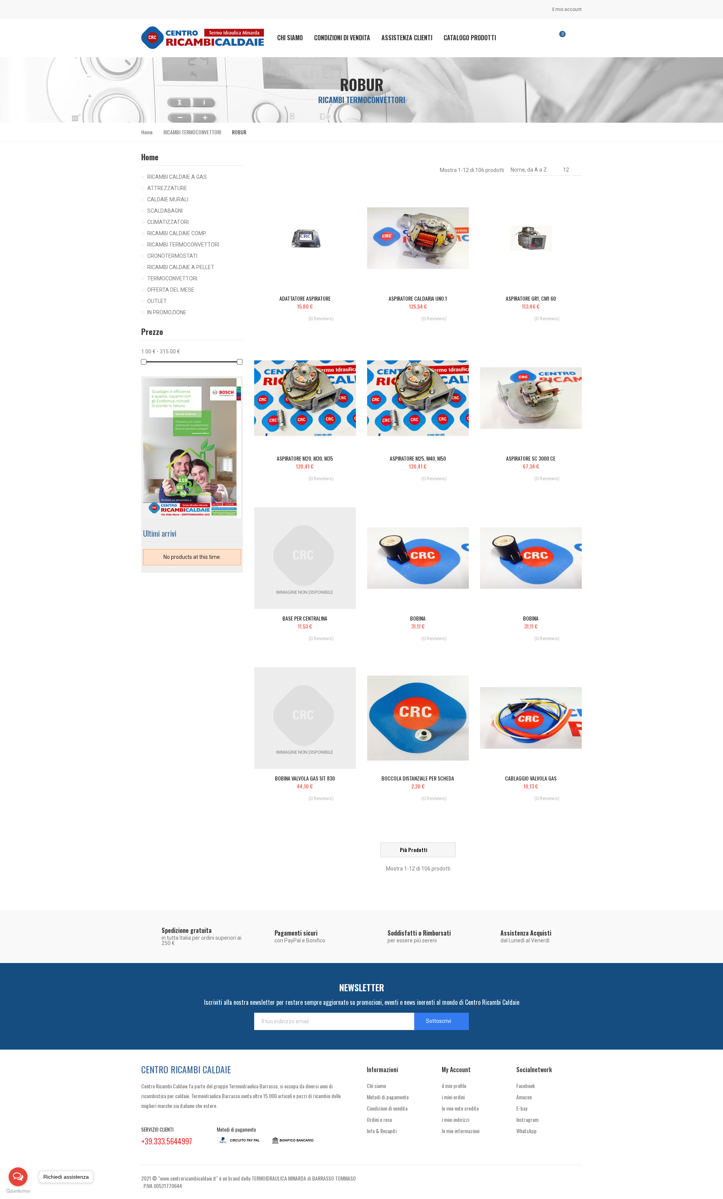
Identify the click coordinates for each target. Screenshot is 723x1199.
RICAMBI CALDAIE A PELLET (180, 267)
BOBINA (418, 618)
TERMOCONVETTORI (172, 278)
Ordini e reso (379, 1119)
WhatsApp (526, 1131)
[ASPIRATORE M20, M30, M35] (305, 398)
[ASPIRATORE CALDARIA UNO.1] (418, 238)
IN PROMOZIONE (166, 312)
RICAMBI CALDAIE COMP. (177, 233)
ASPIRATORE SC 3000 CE (530, 458)
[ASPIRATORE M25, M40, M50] (418, 398)
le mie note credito (460, 1108)
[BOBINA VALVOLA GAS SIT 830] (305, 718)
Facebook (525, 1085)
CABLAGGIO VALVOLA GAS (531, 778)
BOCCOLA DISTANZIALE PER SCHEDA (417, 778)
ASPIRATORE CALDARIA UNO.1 (418, 298)
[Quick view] (337, 200)
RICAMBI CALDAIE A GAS (177, 177)
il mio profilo (454, 1085)
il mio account (566, 9)
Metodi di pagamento (388, 1097)
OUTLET (157, 301)
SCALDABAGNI (165, 211)
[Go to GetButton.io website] (18, 1191)
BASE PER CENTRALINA (304, 618)
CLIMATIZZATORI (168, 222)
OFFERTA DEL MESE (170, 290)
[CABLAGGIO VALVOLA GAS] (531, 718)
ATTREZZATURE (167, 188)
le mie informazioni (460, 1131)
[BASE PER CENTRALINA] (305, 558)
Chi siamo (376, 1085)
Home (150, 157)
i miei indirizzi (455, 1119)
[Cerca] (537, 37)
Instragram (527, 1119)
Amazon (524, 1097)
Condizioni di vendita (387, 1108)
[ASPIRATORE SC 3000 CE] (531, 398)
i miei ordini (453, 1097)
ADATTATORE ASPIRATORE (305, 298)
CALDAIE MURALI (167, 199)
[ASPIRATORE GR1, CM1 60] (531, 238)
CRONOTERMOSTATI (172, 256)
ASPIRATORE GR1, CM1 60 (531, 298)
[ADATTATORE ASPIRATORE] (305, 238)
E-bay (521, 1108)
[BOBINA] (418, 558)
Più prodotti (414, 850)
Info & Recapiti (382, 1131)
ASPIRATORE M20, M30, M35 (305, 458)
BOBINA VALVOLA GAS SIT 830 (305, 778)
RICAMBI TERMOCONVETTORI (183, 245)
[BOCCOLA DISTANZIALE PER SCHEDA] (418, 718)
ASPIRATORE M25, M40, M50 (418, 458)
